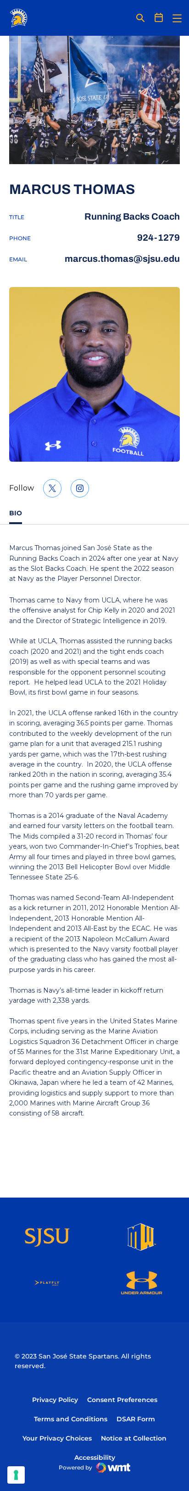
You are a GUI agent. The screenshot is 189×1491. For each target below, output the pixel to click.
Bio (15, 513)
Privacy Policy (55, 1400)
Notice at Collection (134, 1438)
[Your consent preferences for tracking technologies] (16, 1475)
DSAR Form (136, 1419)
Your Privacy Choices (57, 1438)
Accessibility (94, 1457)
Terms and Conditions (70, 1419)
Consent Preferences (122, 1400)
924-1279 (158, 237)
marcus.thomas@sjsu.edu (122, 259)
